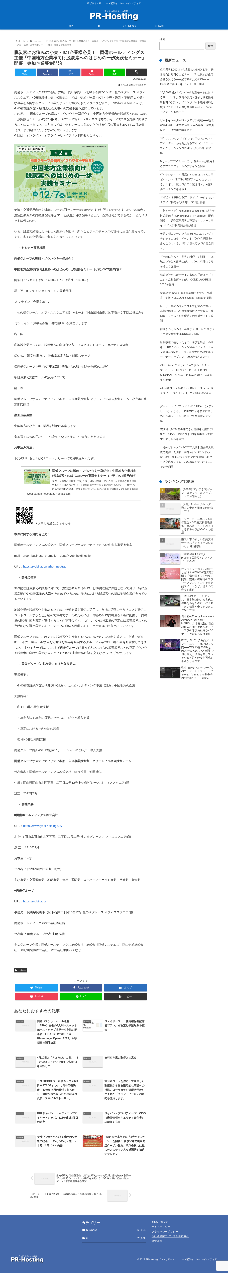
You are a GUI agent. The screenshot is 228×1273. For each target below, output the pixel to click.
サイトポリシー (161, 1226)
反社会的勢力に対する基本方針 (170, 1236)
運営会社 (157, 1241)
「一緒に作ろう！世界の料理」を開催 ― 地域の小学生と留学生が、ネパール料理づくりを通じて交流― (187, 261)
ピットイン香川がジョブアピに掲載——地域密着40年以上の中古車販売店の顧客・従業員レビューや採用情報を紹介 (187, 125)
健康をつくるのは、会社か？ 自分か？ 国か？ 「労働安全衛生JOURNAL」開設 (187, 331)
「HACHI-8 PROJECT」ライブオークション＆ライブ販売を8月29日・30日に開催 (187, 200)
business (22, 970)
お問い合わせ (160, 1221)
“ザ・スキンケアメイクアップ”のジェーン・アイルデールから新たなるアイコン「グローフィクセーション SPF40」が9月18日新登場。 (186, 145)
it (116, 1238)
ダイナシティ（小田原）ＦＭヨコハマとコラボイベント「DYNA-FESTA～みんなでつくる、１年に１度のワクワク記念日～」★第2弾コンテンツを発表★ (186, 181)
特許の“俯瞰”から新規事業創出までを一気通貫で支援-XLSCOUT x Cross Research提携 (186, 295)
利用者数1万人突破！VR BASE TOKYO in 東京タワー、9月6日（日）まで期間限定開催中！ (187, 393)
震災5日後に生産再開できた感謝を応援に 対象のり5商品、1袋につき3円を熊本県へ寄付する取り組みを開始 (186, 434)
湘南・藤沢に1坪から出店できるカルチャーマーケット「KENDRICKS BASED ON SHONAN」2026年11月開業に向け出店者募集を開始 (186, 372)
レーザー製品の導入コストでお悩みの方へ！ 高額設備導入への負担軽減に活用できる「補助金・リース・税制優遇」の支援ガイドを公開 (186, 313)
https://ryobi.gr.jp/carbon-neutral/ (44, 566)
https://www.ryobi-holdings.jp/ (42, 826)
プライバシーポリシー (165, 1231)
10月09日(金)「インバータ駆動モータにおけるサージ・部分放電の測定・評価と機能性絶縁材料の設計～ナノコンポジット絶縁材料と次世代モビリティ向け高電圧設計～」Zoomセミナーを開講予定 (186, 102)
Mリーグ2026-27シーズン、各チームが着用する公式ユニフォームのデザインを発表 (187, 164)
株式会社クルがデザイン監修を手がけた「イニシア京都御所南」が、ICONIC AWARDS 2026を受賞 (186, 279)
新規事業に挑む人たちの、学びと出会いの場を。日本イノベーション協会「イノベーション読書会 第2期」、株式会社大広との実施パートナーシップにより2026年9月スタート (186, 349)
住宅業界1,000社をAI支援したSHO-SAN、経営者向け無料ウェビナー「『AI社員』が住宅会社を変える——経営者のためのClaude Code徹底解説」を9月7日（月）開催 (187, 77)
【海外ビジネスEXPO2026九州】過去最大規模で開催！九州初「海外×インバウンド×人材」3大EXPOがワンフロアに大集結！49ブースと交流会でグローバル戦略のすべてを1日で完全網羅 (187, 457)
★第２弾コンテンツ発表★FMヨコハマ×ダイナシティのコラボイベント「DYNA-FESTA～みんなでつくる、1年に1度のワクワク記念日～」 (187, 241)
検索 (162, 39)
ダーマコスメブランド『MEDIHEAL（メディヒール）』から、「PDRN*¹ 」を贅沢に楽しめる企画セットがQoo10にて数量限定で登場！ (187, 413)
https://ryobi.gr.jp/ (34, 901)
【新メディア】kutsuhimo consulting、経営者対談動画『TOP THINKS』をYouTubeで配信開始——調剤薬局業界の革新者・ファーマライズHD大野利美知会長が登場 (187, 218)
